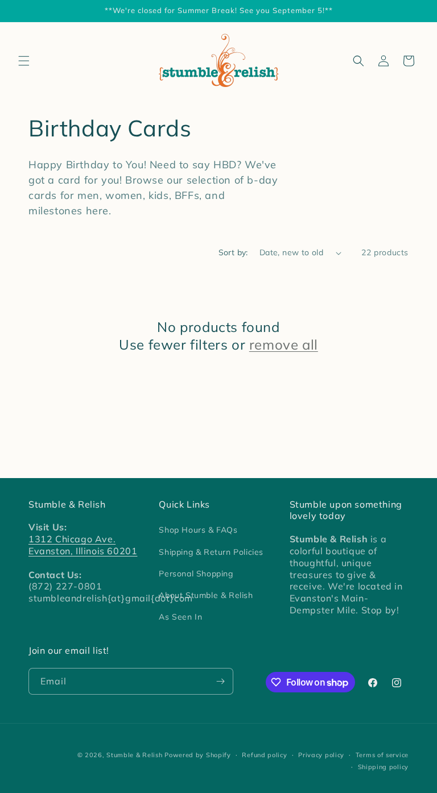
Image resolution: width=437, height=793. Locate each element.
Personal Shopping (196, 573)
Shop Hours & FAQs (198, 530)
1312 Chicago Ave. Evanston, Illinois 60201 (82, 545)
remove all (283, 344)
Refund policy (264, 755)
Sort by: (233, 252)
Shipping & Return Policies (211, 552)
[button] (23, 60)
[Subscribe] (220, 681)
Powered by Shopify (197, 755)
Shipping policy (383, 767)
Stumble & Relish (134, 755)
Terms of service (382, 755)
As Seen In (180, 617)
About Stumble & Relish (206, 595)
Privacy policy (321, 755)
